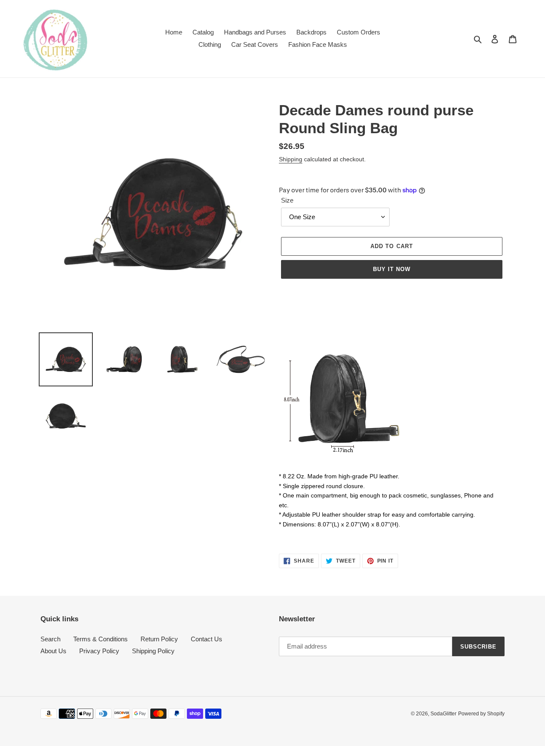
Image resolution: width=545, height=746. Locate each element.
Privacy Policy (99, 651)
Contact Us (206, 639)
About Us (53, 651)
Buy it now (391, 269)
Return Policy (159, 639)
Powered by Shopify (481, 714)
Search (50, 639)
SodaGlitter (443, 714)
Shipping (290, 159)
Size (287, 200)
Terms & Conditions (100, 639)
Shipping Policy (153, 651)
